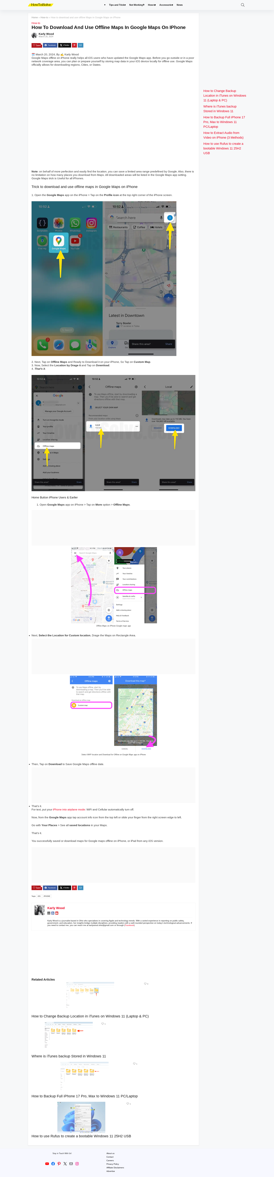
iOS (39, 896)
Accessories (166, 5)
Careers (110, 1160)
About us (110, 1153)
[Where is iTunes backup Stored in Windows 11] (69, 1024)
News (180, 5)
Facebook (129, 925)
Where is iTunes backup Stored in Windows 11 (69, 1056)
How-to (152, 5)
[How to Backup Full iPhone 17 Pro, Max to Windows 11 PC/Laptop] (85, 1064)
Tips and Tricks (117, 5)
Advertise (110, 1171)
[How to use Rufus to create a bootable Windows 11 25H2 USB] (81, 1103)
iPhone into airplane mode (69, 809)
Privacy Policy (112, 1164)
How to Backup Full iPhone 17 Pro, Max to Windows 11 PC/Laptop (85, 1096)
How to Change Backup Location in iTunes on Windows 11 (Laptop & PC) (90, 1016)
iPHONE (47, 896)
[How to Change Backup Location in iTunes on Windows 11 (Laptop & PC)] (90, 984)
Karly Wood (46, 33)
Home (35, 17)
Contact (109, 1157)
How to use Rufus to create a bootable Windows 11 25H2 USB (81, 1136)
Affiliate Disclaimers (115, 1167)
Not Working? (136, 5)
